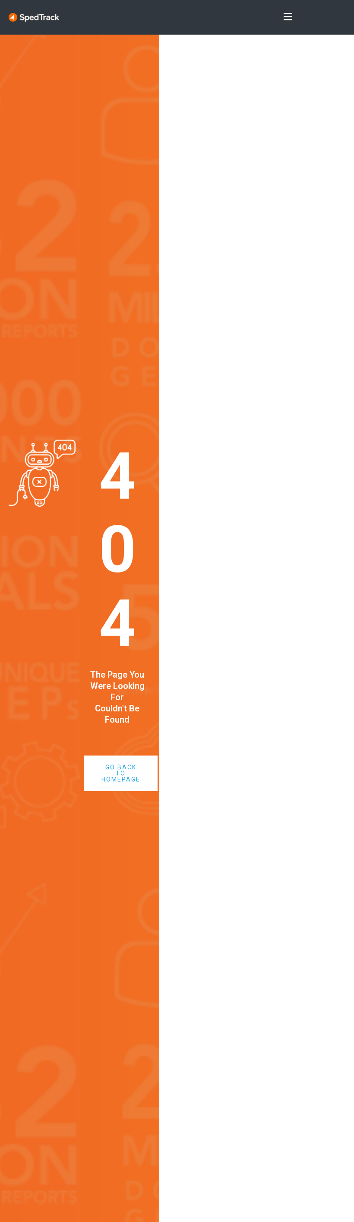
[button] (177, 17)
